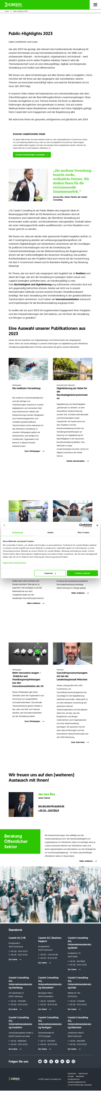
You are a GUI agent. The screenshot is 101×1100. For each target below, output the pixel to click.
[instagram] (73, 1061)
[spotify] (68, 1061)
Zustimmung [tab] (17, 532)
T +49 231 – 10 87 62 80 (48, 954)
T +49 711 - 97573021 (46, 1041)
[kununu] (45, 1061)
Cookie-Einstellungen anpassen (80, 1085)
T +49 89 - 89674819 (76, 1041)
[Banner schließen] (97, 525)
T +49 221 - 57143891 (76, 1001)
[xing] (51, 1061)
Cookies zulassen (82, 573)
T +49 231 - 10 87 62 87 (18, 951)
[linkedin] (62, 1061)
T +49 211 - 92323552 (46, 1001)
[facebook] (57, 1061)
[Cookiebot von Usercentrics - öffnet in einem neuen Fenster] (81, 525)
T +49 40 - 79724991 (17, 1001)
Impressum (8, 563)
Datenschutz (20, 563)
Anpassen (48, 573)
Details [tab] (51, 532)
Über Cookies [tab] (83, 532)
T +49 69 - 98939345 (17, 1041)
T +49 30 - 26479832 (76, 961)
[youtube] (40, 1061)
